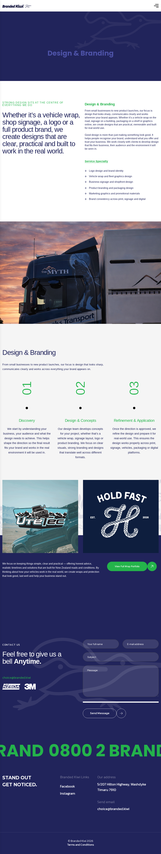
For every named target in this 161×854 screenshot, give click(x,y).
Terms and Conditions (80, 845)
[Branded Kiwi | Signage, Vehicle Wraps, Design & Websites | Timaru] (16, 6)
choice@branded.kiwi (16, 677)
